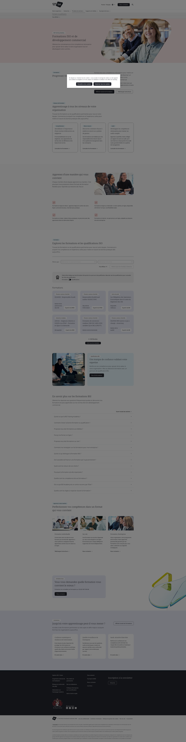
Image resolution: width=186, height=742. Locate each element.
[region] (93, 81)
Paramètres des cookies (84, 84)
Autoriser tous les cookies (102, 84)
